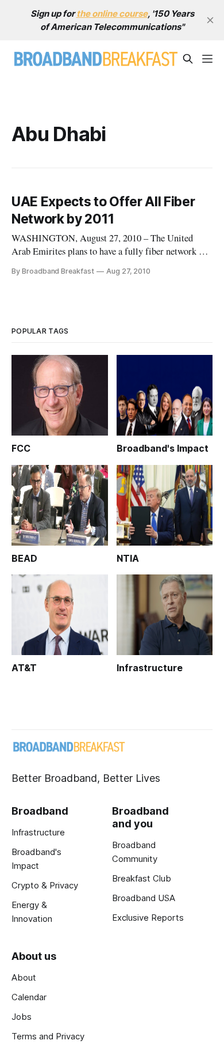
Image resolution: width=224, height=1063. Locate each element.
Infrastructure (38, 832)
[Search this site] (188, 59)
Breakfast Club (141, 878)
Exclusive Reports (148, 917)
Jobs (21, 1016)
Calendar (29, 997)
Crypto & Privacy (44, 885)
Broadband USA (143, 897)
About (23, 977)
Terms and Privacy (47, 1036)
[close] (210, 20)
